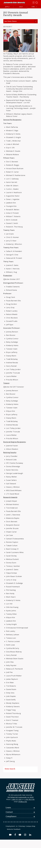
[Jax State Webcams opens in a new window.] (10, 834)
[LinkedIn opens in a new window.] (30, 834)
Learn (8, 808)
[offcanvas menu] (35, 3)
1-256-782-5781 (29, 799)
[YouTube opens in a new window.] (20, 834)
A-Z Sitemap (20, 826)
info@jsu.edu (22, 802)
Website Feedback (13, 829)
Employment (10, 826)
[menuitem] (11, 826)
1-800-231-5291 (16, 799)
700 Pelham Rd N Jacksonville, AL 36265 (20, 797)
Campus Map (30, 826)
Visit (21, 7)
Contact (9, 812)
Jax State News (10, 21)
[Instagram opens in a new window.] (25, 834)
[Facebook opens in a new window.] (15, 834)
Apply (7, 7)
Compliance (11, 816)
